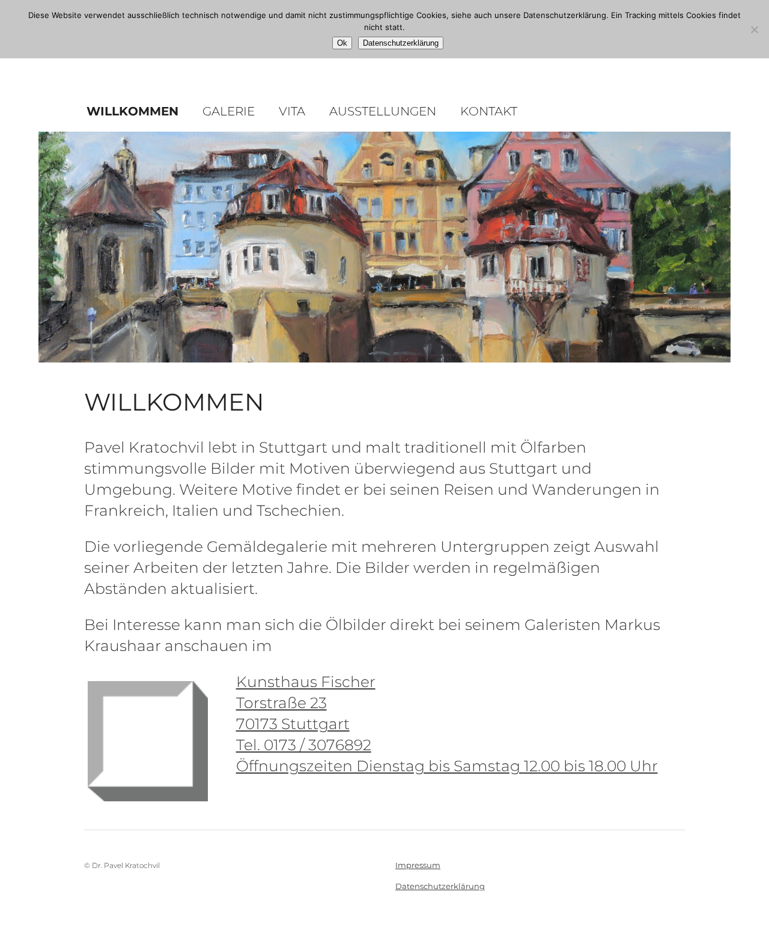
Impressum (417, 865)
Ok (342, 42)
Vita (292, 111)
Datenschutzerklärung (440, 886)
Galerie (228, 111)
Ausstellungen (382, 111)
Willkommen (132, 111)
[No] (754, 29)
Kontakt (488, 111)
